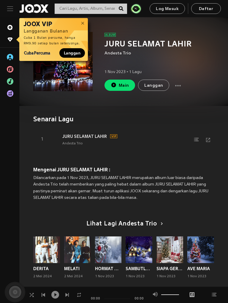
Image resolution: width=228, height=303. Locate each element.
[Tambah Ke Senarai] (196, 140)
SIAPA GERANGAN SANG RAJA (169, 268)
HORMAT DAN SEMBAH (108, 268)
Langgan (72, 53)
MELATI (72, 268)
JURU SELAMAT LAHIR (84, 136)
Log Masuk (167, 9)
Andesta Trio (117, 53)
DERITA (41, 268)
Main (124, 85)
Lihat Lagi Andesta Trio (121, 224)
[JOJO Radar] (136, 8)
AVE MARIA (198, 268)
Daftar (206, 9)
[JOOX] (34, 8)
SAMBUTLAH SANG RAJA (139, 268)
